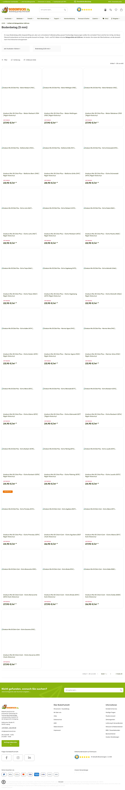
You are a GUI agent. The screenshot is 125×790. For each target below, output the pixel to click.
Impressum (57, 730)
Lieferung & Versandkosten (114, 723)
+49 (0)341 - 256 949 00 (9, 728)
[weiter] (111, 674)
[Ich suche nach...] (65, 10)
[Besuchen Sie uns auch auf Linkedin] (29, 757)
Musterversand (110, 716)
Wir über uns (57, 712)
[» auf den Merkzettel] (38, 71)
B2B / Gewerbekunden (115, 1)
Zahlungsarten (110, 719)
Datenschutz (58, 719)
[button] (105, 10)
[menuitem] (9, 18)
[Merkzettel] (116, 10)
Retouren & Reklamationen (114, 727)
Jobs (55, 716)
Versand (60, 782)
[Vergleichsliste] (111, 10)
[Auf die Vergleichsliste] (33, 71)
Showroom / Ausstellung (61, 709)
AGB (55, 723)
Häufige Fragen (110, 712)
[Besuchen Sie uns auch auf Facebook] (6, 757)
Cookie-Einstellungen (112, 737)
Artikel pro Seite (31, 60)
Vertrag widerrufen (10, 742)
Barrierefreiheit (110, 734)
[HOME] (16, 10)
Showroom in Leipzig (44, 1)
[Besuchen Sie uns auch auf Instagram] (18, 757)
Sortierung (16, 60)
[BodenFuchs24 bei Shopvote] (84, 9)
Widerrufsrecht (58, 727)
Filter (5, 60)
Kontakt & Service (111, 709)
